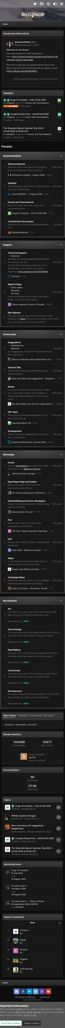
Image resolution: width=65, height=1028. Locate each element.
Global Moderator (20, 232)
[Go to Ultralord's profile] (59, 128)
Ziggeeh (24, 959)
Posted (27, 45)
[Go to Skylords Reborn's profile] (9, 44)
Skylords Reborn (23, 42)
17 (35, 42)
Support (7, 244)
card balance (22, 466)
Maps (11, 558)
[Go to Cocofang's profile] (9, 492)
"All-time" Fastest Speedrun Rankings (29, 531)
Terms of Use (30, 1015)
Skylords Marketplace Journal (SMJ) (29, 442)
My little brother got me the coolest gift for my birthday (38, 404)
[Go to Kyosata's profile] (9, 531)
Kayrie (16, 79)
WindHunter (17, 818)
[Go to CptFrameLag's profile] (15, 969)
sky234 (32, 757)
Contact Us (45, 997)
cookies (19, 1009)
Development (15, 431)
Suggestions (14, 342)
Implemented (17, 345)
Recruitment (10, 600)
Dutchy (36, 79)
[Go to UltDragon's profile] (9, 194)
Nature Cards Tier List (22, 512)
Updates (12, 183)
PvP (10, 539)
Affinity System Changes (23, 473)
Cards (11, 462)
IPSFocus (32, 997)
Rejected (15, 348)
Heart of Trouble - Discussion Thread (29, 588)
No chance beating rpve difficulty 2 (28, 493)
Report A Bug (14, 284)
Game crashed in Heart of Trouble (28, 304)
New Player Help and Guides (22, 481)
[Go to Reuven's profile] (9, 550)
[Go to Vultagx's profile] (9, 276)
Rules (23, 319)
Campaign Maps (16, 577)
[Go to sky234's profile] (23, 756)
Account (16, 276)
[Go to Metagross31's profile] (9, 423)
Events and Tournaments (37, 103)
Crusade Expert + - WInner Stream (27, 901)
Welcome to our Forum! (17, 50)
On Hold (15, 293)
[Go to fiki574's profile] (9, 175)
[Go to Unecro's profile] (59, 114)
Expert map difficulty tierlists (25, 569)
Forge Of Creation (19, 870)
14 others (47, 79)
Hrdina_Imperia (18, 831)
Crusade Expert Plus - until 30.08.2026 (29, 114)
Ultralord (10, 103)
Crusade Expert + (19, 885)
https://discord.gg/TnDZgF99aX (33, 271)
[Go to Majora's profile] (9, 232)
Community (9, 334)
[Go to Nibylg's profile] (15, 941)
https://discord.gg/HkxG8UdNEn (21, 71)
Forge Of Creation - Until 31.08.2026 (28, 100)
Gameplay (8, 454)
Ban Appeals (14, 312)
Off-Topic (13, 412)
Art (9, 608)
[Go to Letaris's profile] (9, 378)
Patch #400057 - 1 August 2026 (27, 194)
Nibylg (23, 940)
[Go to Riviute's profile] (9, 359)
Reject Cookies (31, 1023)
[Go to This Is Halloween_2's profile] (9, 512)
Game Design (15, 629)
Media (11, 386)
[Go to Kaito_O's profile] (59, 100)
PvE (10, 520)
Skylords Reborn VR (21, 423)
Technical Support (17, 253)
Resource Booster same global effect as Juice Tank (36, 359)
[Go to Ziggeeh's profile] (15, 960)
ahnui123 (32, 724)
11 (22, 933)
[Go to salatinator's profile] (9, 304)
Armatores (9, 724)
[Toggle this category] (61, 156)
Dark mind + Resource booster (26, 550)
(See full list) (9, 717)
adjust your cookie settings (28, 1012)
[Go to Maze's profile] (9, 442)
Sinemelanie (21, 724)
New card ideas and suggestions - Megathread (34, 378)
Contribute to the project (20, 221)
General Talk (14, 367)
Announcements (16, 164)
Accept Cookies (12, 1023)
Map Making (14, 649)
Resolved (15, 256)
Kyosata (23, 949)
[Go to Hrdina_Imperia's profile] (7, 826)
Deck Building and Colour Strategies (26, 501)
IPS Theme (20, 997)
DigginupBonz (26, 79)
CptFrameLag (26, 969)
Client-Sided (17, 287)
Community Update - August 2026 (28, 175)
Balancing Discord (32, 469)
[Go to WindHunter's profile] (9, 473)
